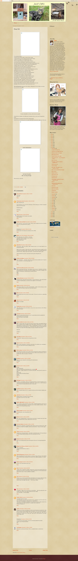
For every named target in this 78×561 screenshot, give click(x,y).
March (53, 206)
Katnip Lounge (19, 461)
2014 (52, 147)
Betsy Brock (19, 244)
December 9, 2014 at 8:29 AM (26, 244)
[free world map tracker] (55, 226)
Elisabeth (18, 358)
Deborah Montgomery (20, 454)
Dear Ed (53, 181)
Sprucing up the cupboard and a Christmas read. (57, 184)
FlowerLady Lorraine (20, 201)
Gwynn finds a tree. (55, 174)
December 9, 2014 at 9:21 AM (24, 300)
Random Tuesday (55, 192)
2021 (52, 136)
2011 (52, 215)
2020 (52, 137)
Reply (18, 197)
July (53, 200)
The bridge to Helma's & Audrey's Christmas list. (57, 162)
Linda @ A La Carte (20, 267)
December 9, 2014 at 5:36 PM (33, 446)
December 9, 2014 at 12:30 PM (25, 388)
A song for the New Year (56, 149)
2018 (52, 140)
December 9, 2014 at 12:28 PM (26, 380)
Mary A (18, 468)
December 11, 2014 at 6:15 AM (26, 519)
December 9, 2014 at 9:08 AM (24, 292)
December (54, 148)
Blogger (44, 558)
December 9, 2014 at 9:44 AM (25, 313)
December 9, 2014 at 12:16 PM (24, 365)
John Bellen (19, 336)
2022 (52, 134)
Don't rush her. (54, 171)
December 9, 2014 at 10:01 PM (27, 461)
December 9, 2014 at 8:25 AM (28, 235)
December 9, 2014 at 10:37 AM (26, 336)
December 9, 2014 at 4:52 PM (24, 431)
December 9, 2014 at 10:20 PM (24, 468)
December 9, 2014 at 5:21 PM (25, 438)
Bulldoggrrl (19, 380)
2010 (52, 216)
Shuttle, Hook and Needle (21, 221)
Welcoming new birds (55, 154)
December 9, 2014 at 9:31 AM (27, 306)
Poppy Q (18, 438)
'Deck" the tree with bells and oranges (58, 169)
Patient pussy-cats (55, 164)
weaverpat (18, 313)
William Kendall (19, 410)
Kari (17, 476)
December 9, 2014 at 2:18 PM (27, 410)
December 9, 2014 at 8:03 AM (24, 214)
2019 (52, 139)
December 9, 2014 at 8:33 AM (29, 258)
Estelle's (18, 508)
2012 (52, 213)
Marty (18, 292)
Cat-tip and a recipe (55, 187)
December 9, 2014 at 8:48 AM (29, 267)
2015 (52, 145)
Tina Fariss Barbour (20, 424)
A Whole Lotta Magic (20, 258)
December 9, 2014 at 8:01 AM (29, 201)
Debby (18, 416)
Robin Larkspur (19, 350)
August (53, 198)
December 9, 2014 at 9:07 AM (25, 285)
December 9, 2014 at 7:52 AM (27, 193)
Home (15, 23)
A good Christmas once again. (57, 156)
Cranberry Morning (20, 278)
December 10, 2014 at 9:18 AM (25, 508)
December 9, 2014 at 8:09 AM (31, 221)
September (54, 197)
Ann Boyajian (19, 527)
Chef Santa (53, 185)
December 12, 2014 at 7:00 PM (27, 527)
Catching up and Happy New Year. (57, 151)
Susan (18, 342)
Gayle (18, 300)
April (53, 205)
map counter (52, 227)
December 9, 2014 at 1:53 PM (29, 402)
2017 (52, 142)
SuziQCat (18, 388)
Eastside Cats (19, 306)
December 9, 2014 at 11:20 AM (27, 350)
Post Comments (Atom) (21, 552)
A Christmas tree (54, 176)
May (53, 203)
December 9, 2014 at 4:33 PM (29, 424)
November (54, 194)
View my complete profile (54, 71)
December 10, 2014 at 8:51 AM (27, 497)
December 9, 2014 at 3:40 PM (24, 416)
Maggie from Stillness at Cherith (22, 446)
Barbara (18, 285)
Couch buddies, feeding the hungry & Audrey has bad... (58, 180)
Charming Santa (54, 177)
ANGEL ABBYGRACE (20, 402)
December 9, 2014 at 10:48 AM (24, 342)
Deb (56, 40)
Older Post (45, 550)
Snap (18, 214)
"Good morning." (54, 165)
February (53, 208)
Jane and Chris (19, 193)
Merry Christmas (54, 160)
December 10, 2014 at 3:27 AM (23, 476)
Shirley (18, 431)
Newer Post (15, 550)
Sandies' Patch (19, 497)
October (53, 195)
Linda (18, 365)
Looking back (54, 190)
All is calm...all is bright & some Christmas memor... (57, 168)
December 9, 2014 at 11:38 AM (25, 358)
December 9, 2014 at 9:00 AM (29, 278)
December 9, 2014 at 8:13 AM (26, 229)
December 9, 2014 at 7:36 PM (30, 454)
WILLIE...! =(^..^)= (20, 235)
